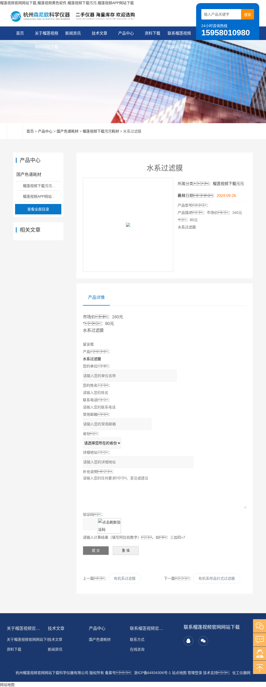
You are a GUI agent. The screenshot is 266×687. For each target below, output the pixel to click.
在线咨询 (137, 649)
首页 (20, 33)
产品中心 (126, 33)
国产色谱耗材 (67, 131)
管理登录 (195, 673)
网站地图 (7, 685)
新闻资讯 (73, 33)
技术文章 (99, 33)
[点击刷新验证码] (109, 526)
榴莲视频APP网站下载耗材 (41, 196)
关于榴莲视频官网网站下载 (46, 35)
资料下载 (152, 33)
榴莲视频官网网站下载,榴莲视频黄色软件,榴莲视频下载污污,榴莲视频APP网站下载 (67, 3)
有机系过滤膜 (125, 578)
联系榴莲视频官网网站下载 (179, 35)
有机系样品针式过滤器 (216, 578)
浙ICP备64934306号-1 (152, 673)
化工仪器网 (241, 673)
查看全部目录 (38, 209)
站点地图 (179, 673)
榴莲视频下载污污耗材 (101, 131)
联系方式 (137, 639)
